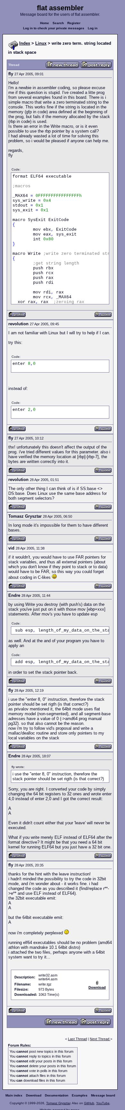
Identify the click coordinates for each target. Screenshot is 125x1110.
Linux (40, 43)
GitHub (89, 1103)
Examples (80, 1095)
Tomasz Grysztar (58, 1103)
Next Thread (100, 1039)
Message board (103, 1095)
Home (44, 23)
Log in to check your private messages (53, 28)
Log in (92, 28)
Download (33, 1095)
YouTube (103, 1103)
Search (58, 23)
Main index (13, 1095)
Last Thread (77, 1039)
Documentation (56, 1095)
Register (73, 23)
